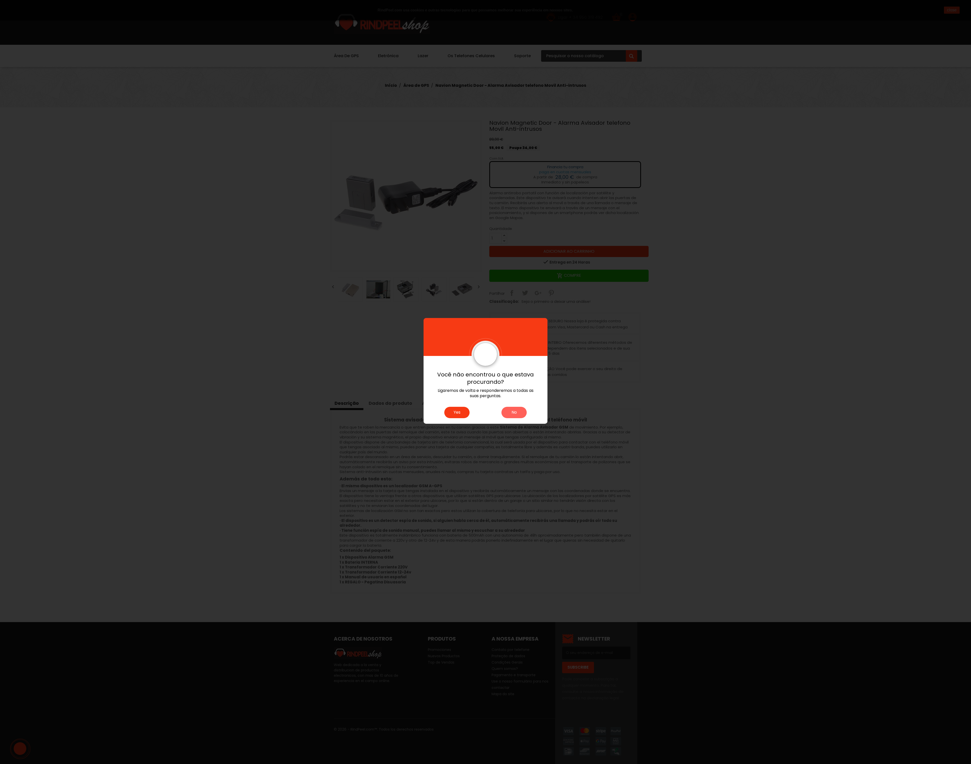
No (514, 412)
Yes (457, 412)
